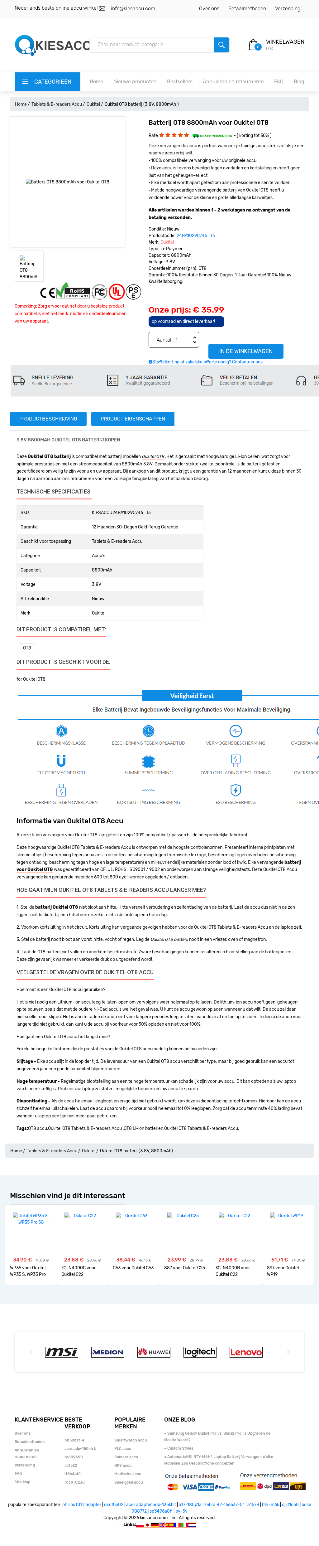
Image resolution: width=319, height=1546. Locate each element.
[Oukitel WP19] (288, 1216)
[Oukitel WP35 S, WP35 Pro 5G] (31, 1219)
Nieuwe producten (135, 82)
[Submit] (221, 44)
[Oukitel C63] (134, 1216)
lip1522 (70, 1465)
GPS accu (122, 1465)
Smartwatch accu (130, 1440)
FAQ (278, 82)
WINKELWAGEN (285, 41)
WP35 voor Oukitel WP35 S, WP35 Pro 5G (28, 1271)
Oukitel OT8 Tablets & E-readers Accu (231, 927)
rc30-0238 (74, 1482)
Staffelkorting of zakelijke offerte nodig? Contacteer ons (207, 362)
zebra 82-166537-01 (224, 1504)
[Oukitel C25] (185, 1216)
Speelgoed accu (128, 1482)
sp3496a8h (161, 1511)
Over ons (209, 9)
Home (96, 82)
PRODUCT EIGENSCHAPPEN (133, 419)
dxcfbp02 (113, 1504)
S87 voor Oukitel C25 (184, 1268)
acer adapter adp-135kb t (151, 1504)
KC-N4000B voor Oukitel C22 (233, 1271)
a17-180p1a (190, 1504)
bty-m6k (270, 1504)
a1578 (253, 1504)
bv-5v (181, 1511)
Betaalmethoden (247, 9)
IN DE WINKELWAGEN (246, 351)
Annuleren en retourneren (233, 82)
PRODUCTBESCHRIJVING (48, 419)
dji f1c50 (290, 1504)
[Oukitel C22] (82, 1216)
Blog (299, 82)
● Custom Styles (178, 1448)
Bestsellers (180, 82)
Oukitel (93, 104)
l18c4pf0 (72, 1474)
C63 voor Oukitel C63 (133, 1268)
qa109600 (73, 1457)
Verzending (287, 9)
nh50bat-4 (74, 1440)
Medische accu (127, 1474)
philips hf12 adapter (81, 1504)
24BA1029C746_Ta (196, 235)
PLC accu (122, 1448)
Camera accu (126, 1457)
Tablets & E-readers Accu (56, 104)
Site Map (22, 1482)
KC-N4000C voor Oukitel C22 (78, 1271)
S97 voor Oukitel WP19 (283, 1271)
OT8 (27, 648)
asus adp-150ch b (80, 1448)
